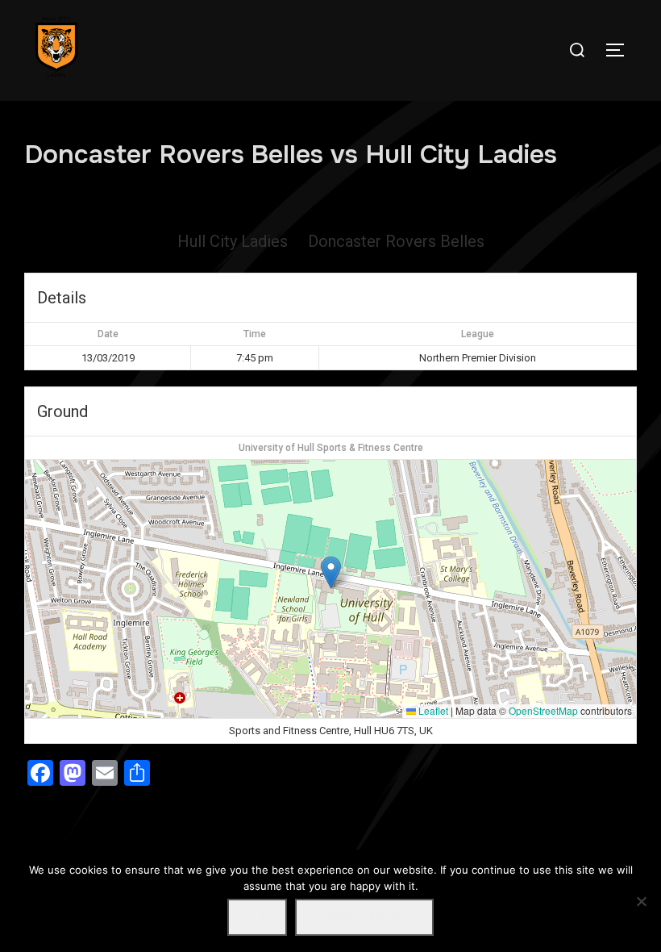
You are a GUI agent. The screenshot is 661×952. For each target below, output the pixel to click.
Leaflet (432, 710)
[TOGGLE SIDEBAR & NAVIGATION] (621, 50)
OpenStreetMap (543, 710)
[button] (331, 572)
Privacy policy (364, 916)
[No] (641, 901)
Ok (257, 916)
